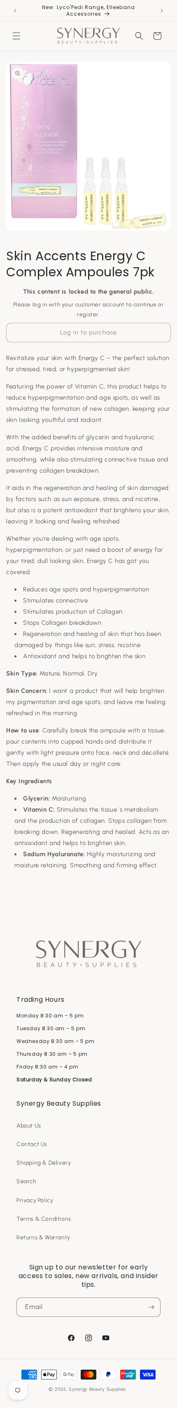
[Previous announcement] (15, 11)
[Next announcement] (162, 11)
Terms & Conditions (43, 1218)
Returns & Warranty (43, 1237)
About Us (28, 1125)
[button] (16, 36)
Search (26, 1181)
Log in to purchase (88, 332)
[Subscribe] (151, 1307)
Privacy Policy (34, 1200)
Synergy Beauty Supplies (97, 1389)
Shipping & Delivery (43, 1162)
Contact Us (31, 1144)
